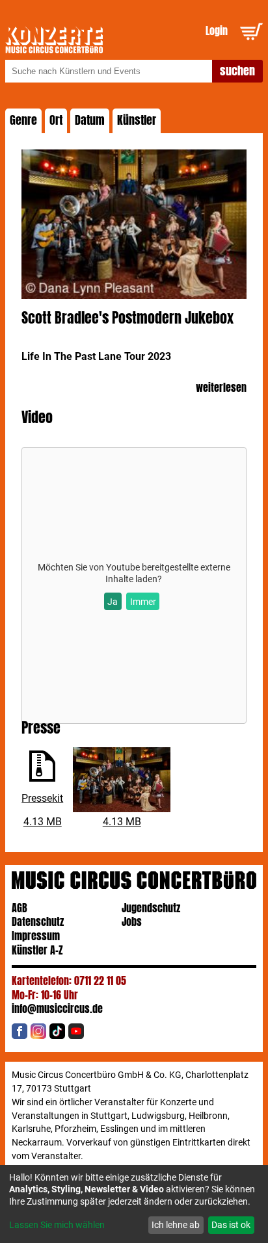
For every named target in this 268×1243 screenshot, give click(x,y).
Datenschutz (38, 921)
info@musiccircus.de (57, 1008)
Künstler (136, 120)
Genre (23, 120)
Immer (143, 601)
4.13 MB (42, 821)
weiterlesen (221, 388)
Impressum (36, 936)
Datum (90, 120)
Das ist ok (230, 1225)
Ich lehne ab (176, 1225)
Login (217, 30)
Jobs (132, 921)
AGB (19, 908)
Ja (112, 601)
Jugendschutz (151, 908)
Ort (55, 120)
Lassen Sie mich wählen (57, 1225)
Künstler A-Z (37, 950)
